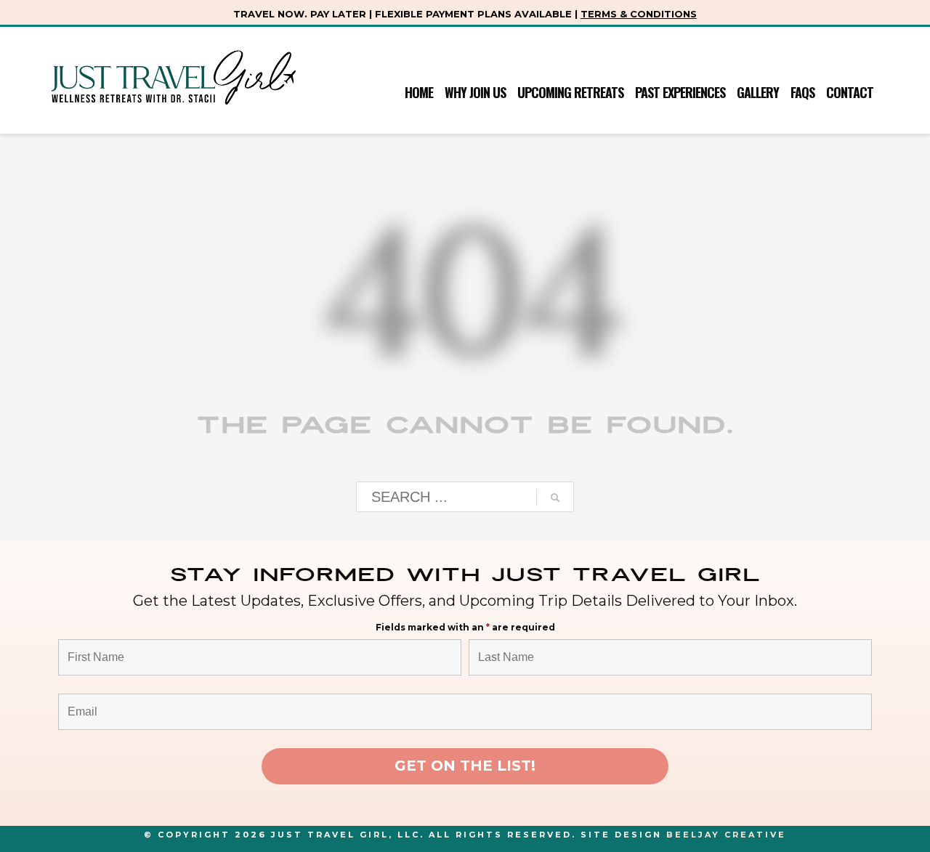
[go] (555, 497)
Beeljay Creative (726, 834)
